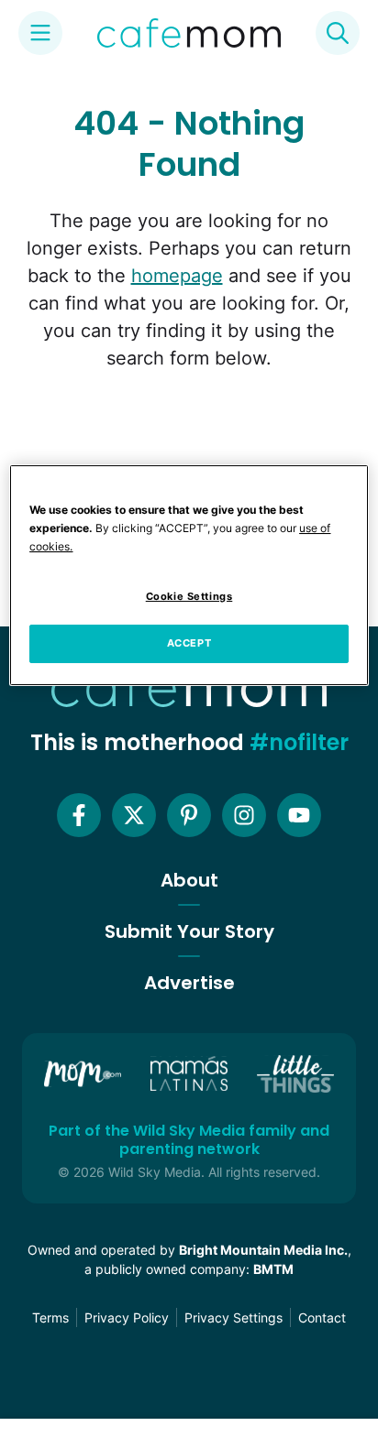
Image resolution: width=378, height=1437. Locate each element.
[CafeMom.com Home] (189, 33)
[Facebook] (79, 815)
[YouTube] (299, 815)
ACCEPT (189, 643)
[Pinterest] (189, 815)
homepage (177, 276)
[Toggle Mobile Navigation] (40, 33)
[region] (188, 575)
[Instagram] (244, 815)
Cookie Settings (189, 596)
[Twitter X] (134, 815)
